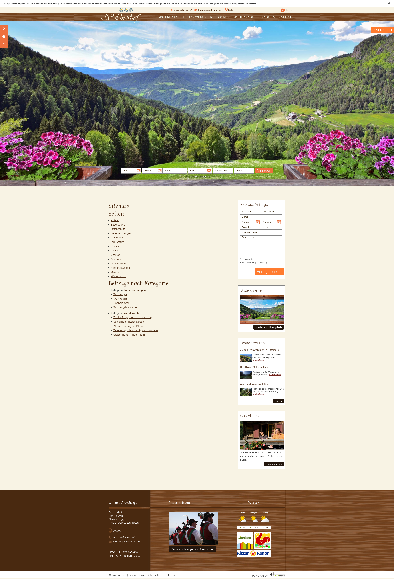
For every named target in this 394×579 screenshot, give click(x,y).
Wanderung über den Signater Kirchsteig (136, 330)
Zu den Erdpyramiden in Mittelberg (133, 317)
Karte (230, 10)
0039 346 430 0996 (183, 10)
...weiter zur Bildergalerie (268, 327)
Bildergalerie (118, 224)
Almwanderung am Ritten (128, 326)
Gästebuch (117, 237)
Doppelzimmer (121, 303)
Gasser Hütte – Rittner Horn (129, 334)
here (129, 3)
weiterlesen (258, 360)
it (287, 10)
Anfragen (264, 170)
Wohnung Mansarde (125, 307)
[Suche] (4, 44)
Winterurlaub (245, 17)
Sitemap (115, 254)
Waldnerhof (169, 17)
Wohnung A (120, 294)
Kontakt (115, 246)
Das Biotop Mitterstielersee (128, 321)
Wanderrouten (132, 313)
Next (285, 110)
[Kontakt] (4, 29)
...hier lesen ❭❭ (273, 464)
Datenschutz (118, 229)
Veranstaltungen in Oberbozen (193, 549)
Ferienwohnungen (197, 17)
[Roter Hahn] (262, 548)
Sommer (223, 17)
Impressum (117, 241)
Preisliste (116, 250)
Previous (114, 110)
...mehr (278, 401)
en (291, 10)
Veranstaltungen (120, 267)
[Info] (4, 37)
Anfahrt (115, 220)
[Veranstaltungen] (193, 543)
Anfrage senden (269, 272)
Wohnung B (120, 298)
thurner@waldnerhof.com (210, 10)
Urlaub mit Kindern (276, 17)
